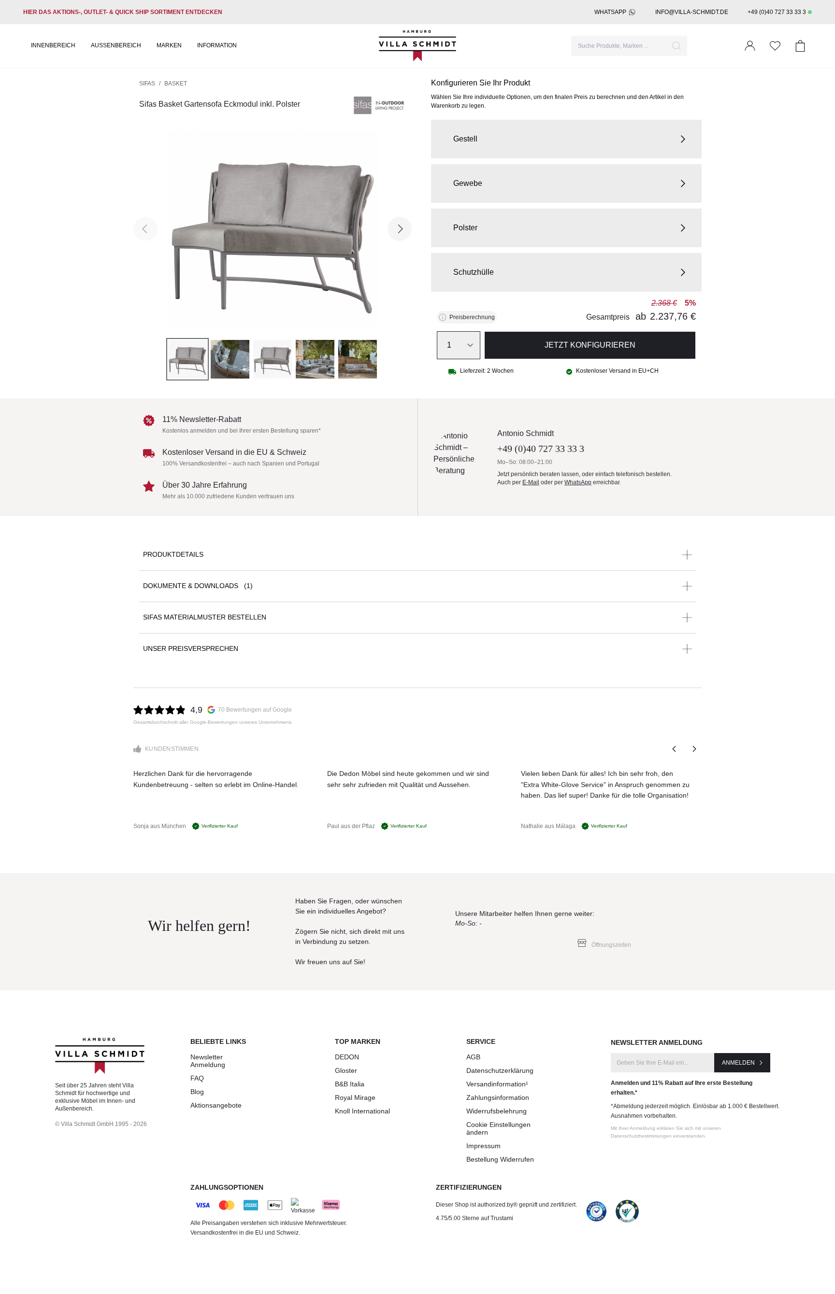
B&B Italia (349, 1084)
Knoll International (362, 1111)
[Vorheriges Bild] (145, 229)
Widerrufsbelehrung (496, 1111)
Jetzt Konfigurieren (590, 345)
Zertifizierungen (469, 1187)
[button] (566, 139)
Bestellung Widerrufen (500, 1159)
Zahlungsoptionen (226, 1187)
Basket (175, 83)
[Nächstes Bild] (400, 229)
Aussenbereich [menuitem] (116, 45)
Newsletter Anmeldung (207, 1061)
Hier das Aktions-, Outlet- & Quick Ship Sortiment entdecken (122, 12)
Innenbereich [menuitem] (53, 45)
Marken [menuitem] (169, 45)
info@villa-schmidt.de (691, 12)
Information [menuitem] (217, 45)
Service (480, 1041)
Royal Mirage (355, 1097)
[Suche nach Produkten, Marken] (676, 46)
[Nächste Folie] (694, 749)
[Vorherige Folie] (674, 749)
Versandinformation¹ (497, 1084)
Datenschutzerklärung (499, 1070)
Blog (197, 1092)
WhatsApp (610, 12)
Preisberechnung (472, 317)
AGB (473, 1057)
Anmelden (738, 1062)
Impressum (483, 1146)
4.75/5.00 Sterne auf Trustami (474, 1218)
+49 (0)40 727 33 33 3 (777, 12)
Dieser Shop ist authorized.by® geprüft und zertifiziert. (506, 1204)
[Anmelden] (750, 46)
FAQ (197, 1078)
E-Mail (530, 482)
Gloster (346, 1070)
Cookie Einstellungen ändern (498, 1128)
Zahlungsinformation (497, 1097)
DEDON (347, 1057)
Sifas (147, 83)
